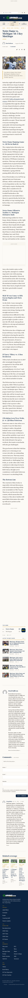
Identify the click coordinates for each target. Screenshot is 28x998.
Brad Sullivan (9, 43)
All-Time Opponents (7, 972)
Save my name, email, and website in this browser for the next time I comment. (14, 791)
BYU (15, 946)
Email (4, 774)
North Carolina (6, 956)
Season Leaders (6, 921)
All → (24, 638)
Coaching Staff (6, 918)
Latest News (5, 910)
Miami (15, 951)
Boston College (18, 954)
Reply (7, 845)
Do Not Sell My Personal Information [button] (16, 984)
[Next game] (19, 23)
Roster (4, 915)
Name (4, 767)
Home (3, 28)
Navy (15, 949)
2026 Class (5, 936)
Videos (4, 966)
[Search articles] (3, 12)
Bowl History (5, 969)
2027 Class (5, 933)
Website (4, 781)
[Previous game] (8, 23)
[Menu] (3, 17)
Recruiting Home (6, 928)
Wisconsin (5, 946)
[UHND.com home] (9, 895)
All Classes (5, 939)
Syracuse (16, 958)
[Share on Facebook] (22, 49)
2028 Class (5, 931)
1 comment (12, 46)
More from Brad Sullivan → (14, 750)
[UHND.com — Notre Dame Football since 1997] (14, 17)
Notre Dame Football (13, 28)
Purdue (4, 954)
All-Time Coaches (6, 975)
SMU (15, 956)
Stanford (4, 958)
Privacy (5, 984)
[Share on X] (19, 49)
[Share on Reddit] (24, 49)
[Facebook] (24, 13)
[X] (22, 13)
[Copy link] (17, 49)
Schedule (4, 912)
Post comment (21, 795)
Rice (3, 949)
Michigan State (6, 951)
